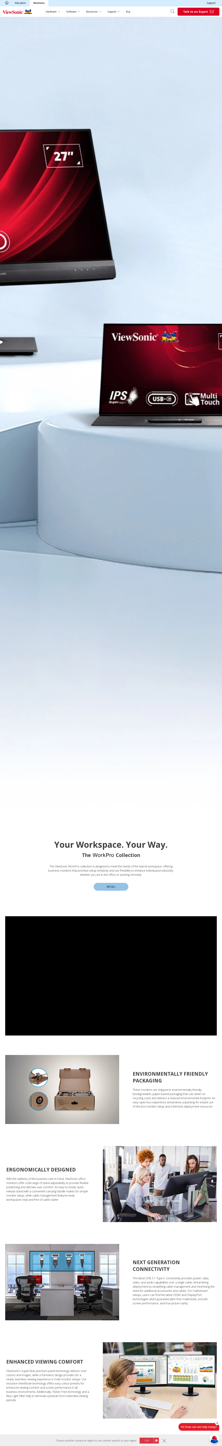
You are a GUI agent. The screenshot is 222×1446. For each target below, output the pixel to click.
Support (211, 3)
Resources (92, 11)
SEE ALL (111, 886)
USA (146, 1440)
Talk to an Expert (195, 12)
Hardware (51, 11)
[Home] (7, 3)
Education (20, 3)
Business (39, 3)
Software (71, 11)
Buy (128, 11)
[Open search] (174, 11)
